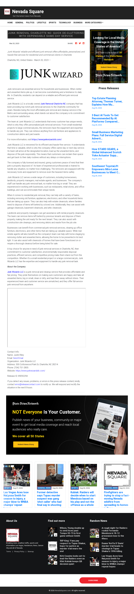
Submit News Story (109, 67)
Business (78, 22)
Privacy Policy (19, 551)
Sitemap (31, 551)
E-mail (30, 580)
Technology (65, 22)
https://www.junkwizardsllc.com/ (30, 370)
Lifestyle (41, 22)
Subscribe (93, 580)
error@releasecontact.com (27, 384)
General (19, 22)
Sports (52, 22)
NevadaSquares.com (63, 590)
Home (10, 22)
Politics (30, 22)
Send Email (18, 358)
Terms (8, 551)
